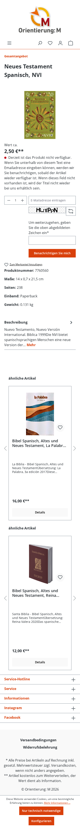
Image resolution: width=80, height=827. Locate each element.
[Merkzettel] (50, 43)
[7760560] (39, 115)
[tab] (39, 333)
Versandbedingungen (38, 740)
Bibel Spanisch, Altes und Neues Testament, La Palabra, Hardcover (39, 443)
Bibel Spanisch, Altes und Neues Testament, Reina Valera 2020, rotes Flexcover (38, 593)
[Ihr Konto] (60, 43)
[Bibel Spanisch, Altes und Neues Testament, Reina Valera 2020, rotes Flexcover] (40, 563)
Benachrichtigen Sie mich (52, 253)
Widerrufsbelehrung (40, 747)
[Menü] (9, 43)
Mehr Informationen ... (57, 803)
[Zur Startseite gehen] (40, 20)
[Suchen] (40, 43)
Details (40, 512)
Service (10, 688)
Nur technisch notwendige (41, 811)
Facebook (12, 717)
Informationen (16, 698)
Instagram (13, 708)
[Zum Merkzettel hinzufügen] (60, 427)
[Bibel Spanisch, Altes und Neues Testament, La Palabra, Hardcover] (40, 414)
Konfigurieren (41, 821)
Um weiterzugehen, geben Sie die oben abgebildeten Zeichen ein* (50, 227)
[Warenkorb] (70, 43)
